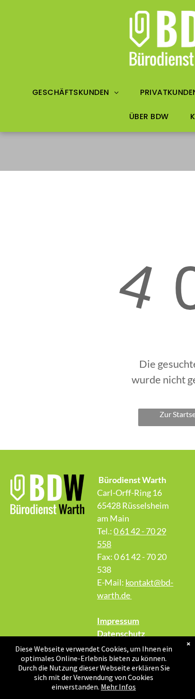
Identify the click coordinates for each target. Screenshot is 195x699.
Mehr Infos (118, 686)
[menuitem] (79, 92)
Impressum (118, 620)
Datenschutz (121, 633)
